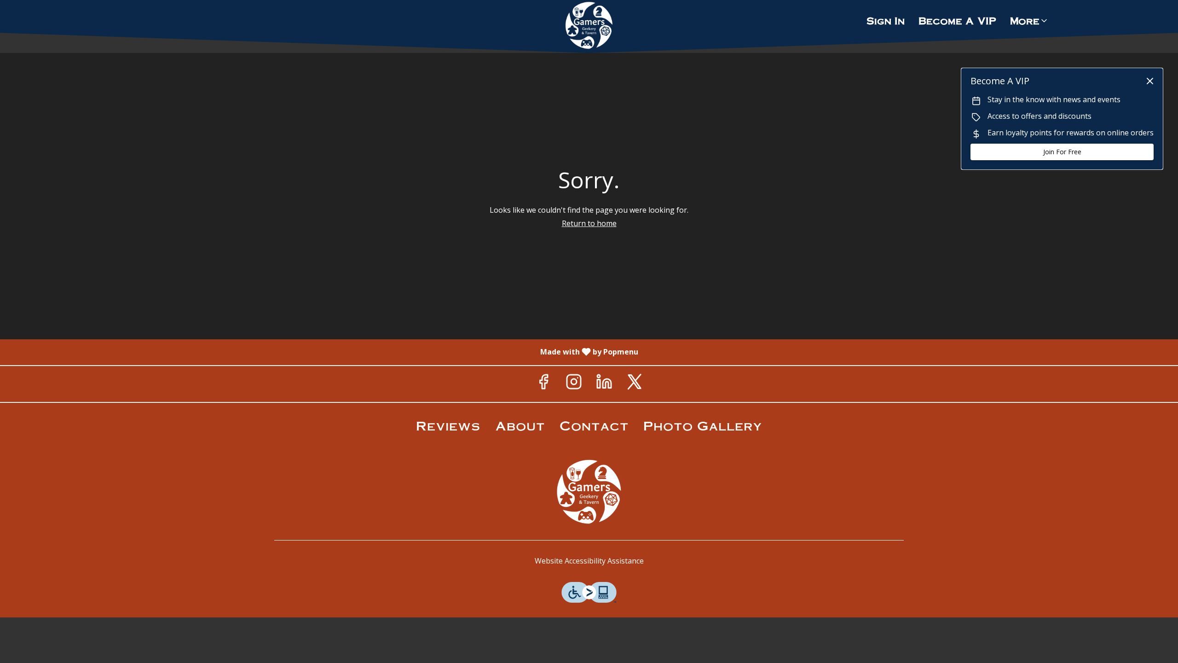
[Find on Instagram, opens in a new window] (574, 384)
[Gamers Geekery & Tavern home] (589, 25)
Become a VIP (957, 20)
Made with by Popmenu (322, 351)
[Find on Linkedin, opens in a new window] (604, 384)
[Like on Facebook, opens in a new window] (543, 384)
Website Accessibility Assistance (589, 561)
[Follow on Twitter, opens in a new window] (634, 384)
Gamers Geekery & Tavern (589, 491)
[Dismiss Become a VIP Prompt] (1150, 81)
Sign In (885, 20)
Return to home (589, 223)
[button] (1029, 21)
